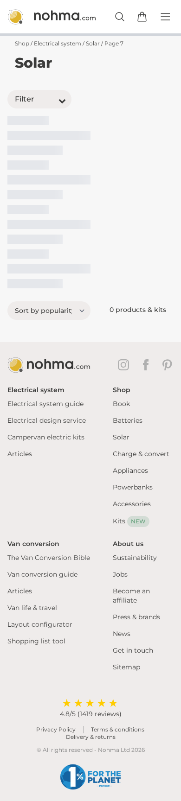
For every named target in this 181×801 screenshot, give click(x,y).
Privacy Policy (56, 729)
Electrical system (57, 43)
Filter (24, 99)
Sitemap (126, 667)
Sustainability (135, 557)
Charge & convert (141, 454)
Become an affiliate (131, 595)
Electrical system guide (45, 404)
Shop (22, 43)
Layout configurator (39, 624)
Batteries (127, 420)
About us (128, 544)
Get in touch (133, 650)
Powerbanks (133, 487)
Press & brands (136, 617)
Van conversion (33, 544)
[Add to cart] (142, 16)
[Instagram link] (125, 364)
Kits (129, 521)
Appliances (130, 470)
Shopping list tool (36, 641)
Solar (93, 43)
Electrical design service (46, 420)
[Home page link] (42, 16)
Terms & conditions (117, 729)
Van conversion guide (42, 574)
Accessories (132, 504)
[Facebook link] (147, 364)
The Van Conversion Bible (48, 557)
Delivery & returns (91, 736)
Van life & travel (32, 608)
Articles (19, 454)
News (121, 633)
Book (121, 404)
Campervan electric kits (45, 437)
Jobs (120, 574)
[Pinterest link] (168, 364)
